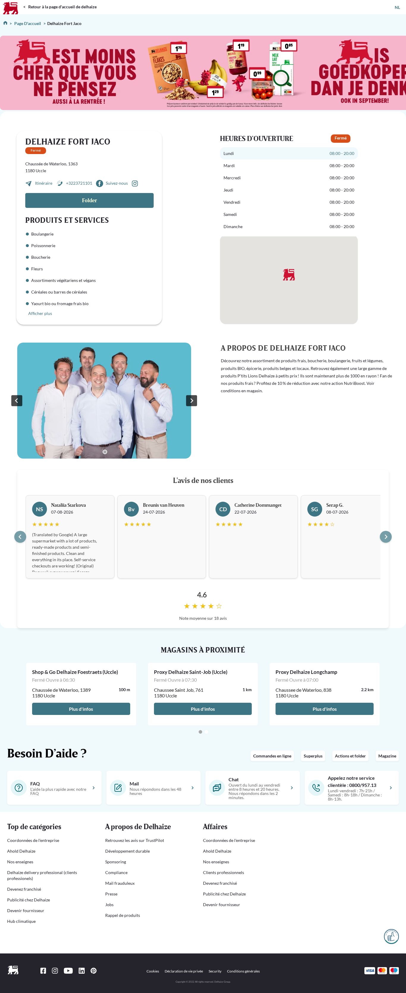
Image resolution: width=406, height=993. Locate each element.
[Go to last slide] (20, 537)
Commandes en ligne (272, 755)
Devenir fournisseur (25, 910)
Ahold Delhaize (21, 851)
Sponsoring (115, 861)
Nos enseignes (20, 861)
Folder (89, 200)
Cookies (153, 971)
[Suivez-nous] (135, 183)
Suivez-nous (117, 183)
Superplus (313, 755)
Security (215, 971)
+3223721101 (79, 183)
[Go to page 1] (200, 732)
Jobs (109, 904)
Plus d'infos (81, 709)
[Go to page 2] (206, 732)
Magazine (387, 755)
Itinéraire (44, 183)
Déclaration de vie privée (184, 971)
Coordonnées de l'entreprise (33, 840)
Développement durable (127, 851)
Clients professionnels (223, 872)
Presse (111, 893)
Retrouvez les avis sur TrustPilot (134, 840)
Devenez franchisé (24, 889)
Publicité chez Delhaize (28, 899)
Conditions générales (243, 971)
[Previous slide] (16, 400)
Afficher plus (40, 313)
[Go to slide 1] (105, 452)
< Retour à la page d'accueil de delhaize (60, 6)
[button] (49, 827)
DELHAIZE (12, 2)
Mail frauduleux (120, 883)
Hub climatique (21, 921)
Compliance (116, 872)
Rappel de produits (122, 915)
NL (397, 7)
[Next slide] (191, 400)
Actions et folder (350, 755)
